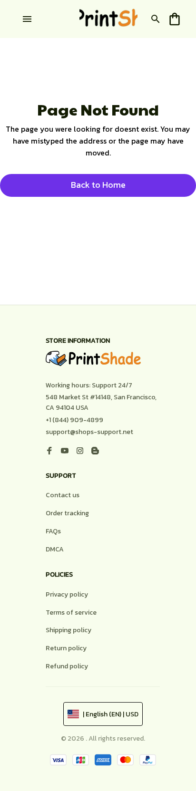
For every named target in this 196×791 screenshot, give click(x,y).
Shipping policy (68, 630)
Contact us (62, 495)
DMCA (55, 549)
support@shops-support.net (89, 432)
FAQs (53, 531)
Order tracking (67, 513)
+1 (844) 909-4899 (74, 420)
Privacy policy (67, 594)
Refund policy (67, 666)
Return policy (66, 648)
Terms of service (71, 612)
